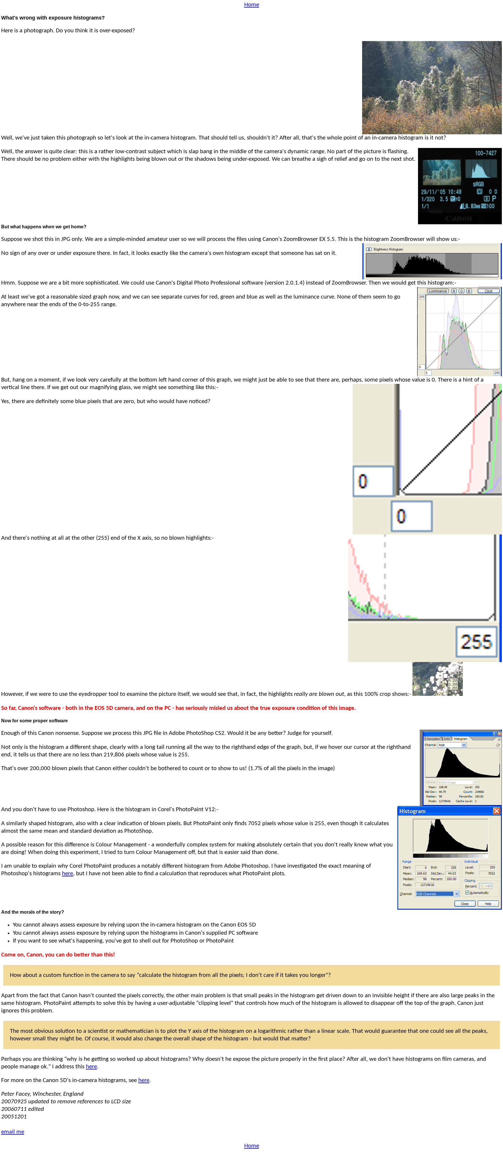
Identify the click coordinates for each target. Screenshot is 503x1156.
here (67, 874)
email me (12, 1132)
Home (251, 5)
